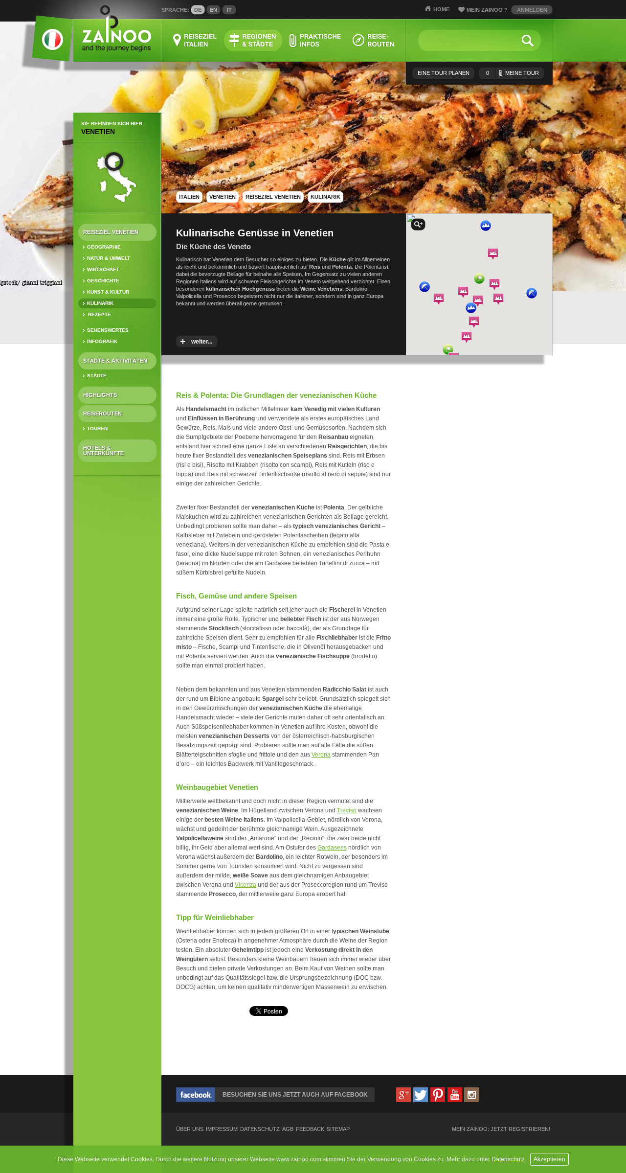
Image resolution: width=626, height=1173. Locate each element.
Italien (189, 197)
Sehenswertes (108, 330)
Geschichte (103, 280)
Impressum (222, 1129)
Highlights (100, 395)
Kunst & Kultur (108, 292)
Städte (97, 375)
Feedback (310, 1129)
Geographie (104, 247)
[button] (448, 349)
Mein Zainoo (487, 10)
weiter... (201, 341)
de (197, 10)
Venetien (98, 132)
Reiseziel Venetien (110, 232)
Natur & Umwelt (108, 258)
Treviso (347, 810)
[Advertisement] (117, 637)
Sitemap (338, 1129)
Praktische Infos (315, 40)
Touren (97, 428)
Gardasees (332, 847)
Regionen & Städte (253, 40)
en (213, 10)
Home (441, 9)
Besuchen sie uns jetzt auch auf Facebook (295, 1094)
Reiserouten (102, 413)
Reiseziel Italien (195, 40)
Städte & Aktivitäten (115, 361)
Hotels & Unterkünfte (103, 450)
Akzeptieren (549, 1159)
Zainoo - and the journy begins (116, 29)
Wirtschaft (103, 269)
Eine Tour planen (444, 73)
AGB (287, 1129)
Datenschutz (508, 1159)
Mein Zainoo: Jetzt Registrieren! (501, 1129)
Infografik (102, 341)
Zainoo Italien (46, 43)
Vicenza (245, 884)
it (229, 10)
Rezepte (99, 314)
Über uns (189, 1129)
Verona (321, 754)
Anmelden (532, 10)
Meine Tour (512, 73)
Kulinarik (100, 303)
